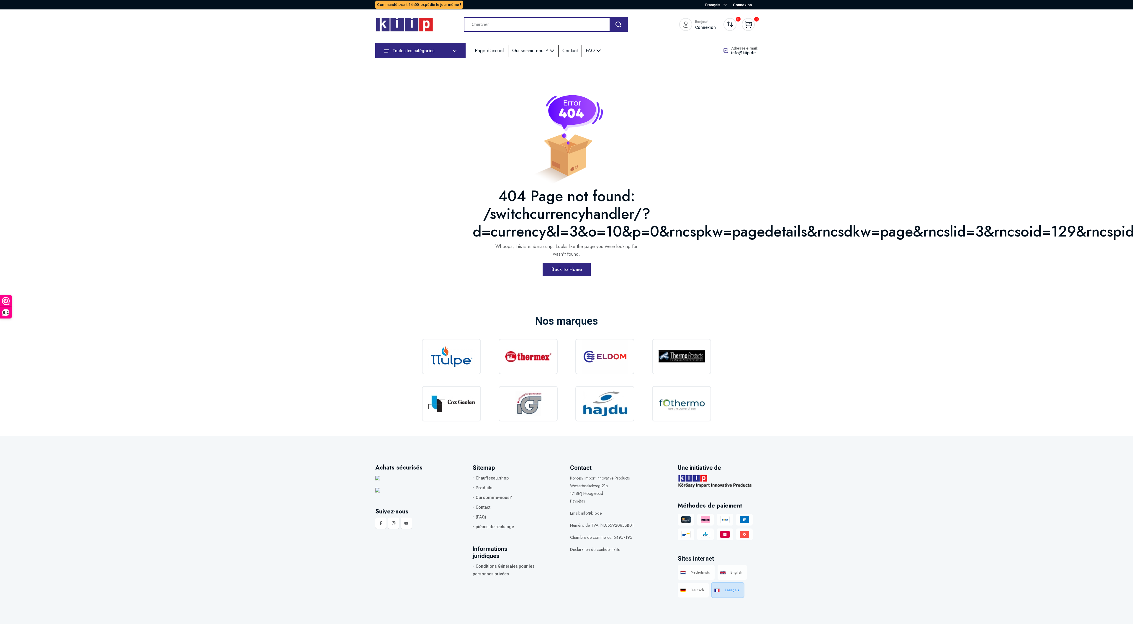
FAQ (591, 50)
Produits (484, 487)
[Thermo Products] (681, 356)
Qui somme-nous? (531, 50)
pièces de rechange (495, 526)
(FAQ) (481, 517)
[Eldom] (604, 356)
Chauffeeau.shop (492, 478)
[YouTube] (406, 523)
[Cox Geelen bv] (451, 403)
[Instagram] (393, 523)
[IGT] (528, 403)
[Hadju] (604, 403)
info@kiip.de (743, 52)
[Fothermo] (681, 403)
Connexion (742, 5)
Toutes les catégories (413, 50)
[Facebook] (381, 523)
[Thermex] (528, 356)
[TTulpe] (451, 356)
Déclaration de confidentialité (595, 549)
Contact (570, 50)
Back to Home (566, 269)
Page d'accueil (489, 50)
